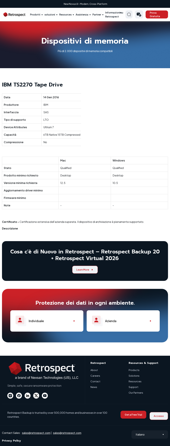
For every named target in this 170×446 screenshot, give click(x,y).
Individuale (36, 321)
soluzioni (49, 14)
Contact (95, 381)
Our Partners (136, 392)
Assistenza (82, 14)
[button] (139, 14)
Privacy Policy (11, 441)
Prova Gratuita (155, 14)
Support (133, 386)
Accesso (159, 415)
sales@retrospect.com (36, 433)
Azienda (110, 321)
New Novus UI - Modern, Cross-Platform (85, 3)
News (93, 386)
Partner (96, 14)
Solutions (134, 375)
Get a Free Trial (133, 414)
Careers (95, 375)
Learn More (82, 269)
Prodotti (35, 14)
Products (134, 370)
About (94, 370)
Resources (65, 14)
